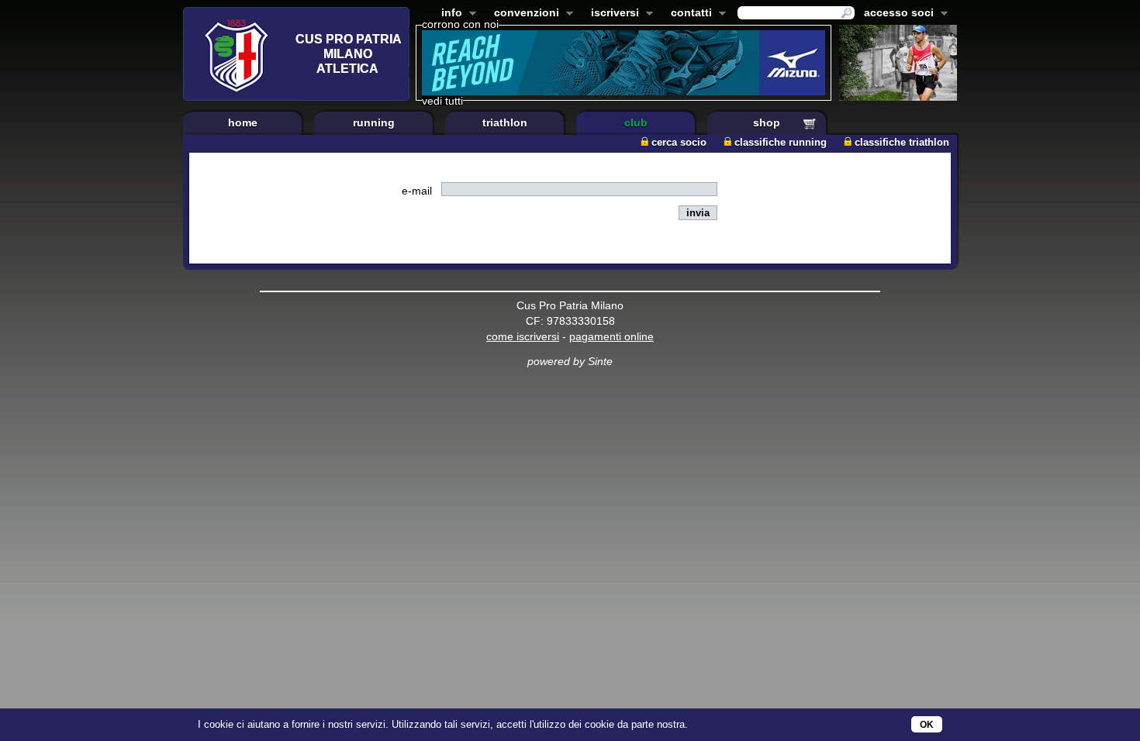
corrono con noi (460, 24)
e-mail (417, 190)
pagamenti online (611, 336)
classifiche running (780, 142)
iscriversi (612, 14)
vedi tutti (442, 101)
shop (766, 122)
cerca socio (678, 142)
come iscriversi (522, 336)
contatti (688, 14)
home (242, 122)
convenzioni (523, 14)
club (636, 122)
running (374, 122)
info (448, 14)
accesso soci (896, 14)
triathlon (504, 122)
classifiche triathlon (902, 142)
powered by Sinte (570, 361)
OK (927, 724)
